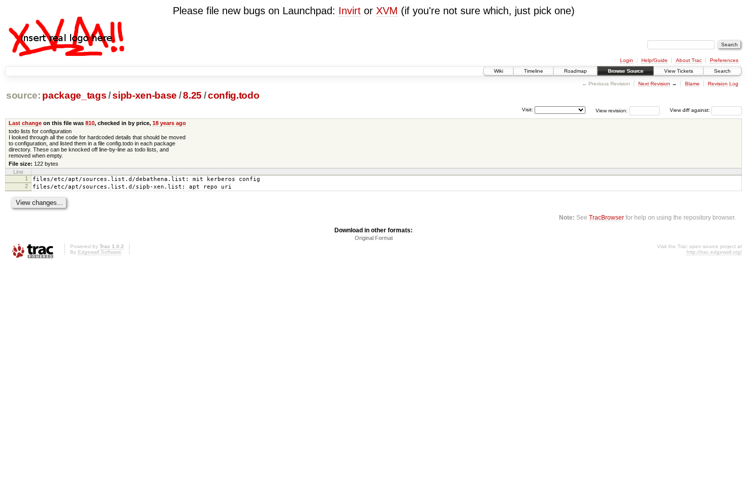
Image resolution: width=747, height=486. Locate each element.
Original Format (374, 238)
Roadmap (575, 71)
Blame (692, 83)
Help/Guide (654, 60)
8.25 (192, 95)
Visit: (527, 109)
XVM (387, 10)
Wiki (498, 71)
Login (626, 60)
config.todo (233, 95)
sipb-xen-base (144, 95)
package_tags (74, 95)
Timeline (533, 71)
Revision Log (723, 83)
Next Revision (654, 83)
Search (722, 71)
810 (90, 123)
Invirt (349, 10)
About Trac (689, 60)
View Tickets (678, 71)
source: (23, 95)
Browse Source (625, 71)
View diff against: (690, 110)
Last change (25, 123)
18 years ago (169, 123)
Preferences (724, 60)
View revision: (612, 110)
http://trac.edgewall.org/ (714, 252)
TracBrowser (606, 217)
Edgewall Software (99, 252)
